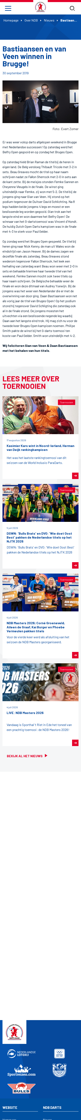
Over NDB (31, 20)
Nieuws (49, 20)
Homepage (10, 20)
